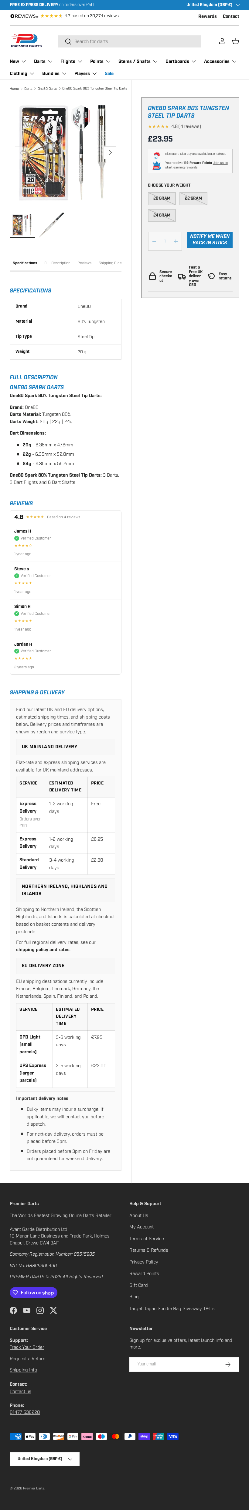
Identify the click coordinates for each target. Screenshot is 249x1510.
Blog (134, 1297)
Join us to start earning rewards (196, 165)
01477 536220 (25, 1412)
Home (14, 88)
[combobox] (129, 41)
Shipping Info (23, 1370)
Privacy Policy (143, 1262)
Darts (28, 88)
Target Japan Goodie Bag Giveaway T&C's (172, 1308)
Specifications (25, 263)
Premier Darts (33, 1488)
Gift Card (138, 1285)
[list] (65, 152)
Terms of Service (146, 1238)
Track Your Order (27, 1347)
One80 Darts (47, 88)
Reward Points (144, 1273)
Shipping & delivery (115, 263)
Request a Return (27, 1359)
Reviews (84, 263)
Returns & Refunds (148, 1250)
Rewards (207, 16)
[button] (235, 41)
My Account (141, 1227)
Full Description (57, 263)
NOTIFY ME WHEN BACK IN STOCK (210, 239)
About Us (138, 1215)
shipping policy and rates (43, 950)
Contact (231, 16)
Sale (109, 74)
